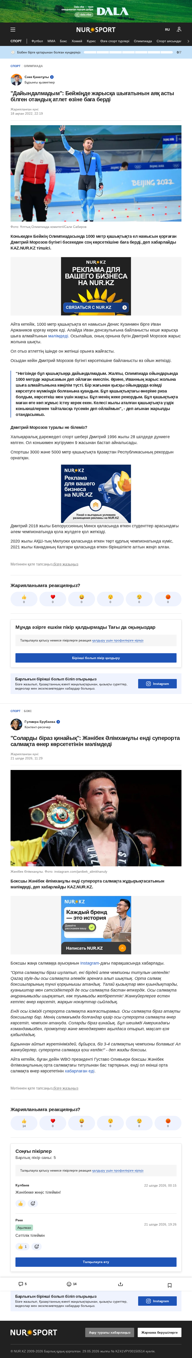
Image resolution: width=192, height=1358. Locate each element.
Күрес (91, 41)
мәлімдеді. (59, 336)
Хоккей (77, 41)
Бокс (63, 41)
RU (167, 29)
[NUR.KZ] (96, 30)
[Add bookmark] (170, 1344)
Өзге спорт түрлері (114, 41)
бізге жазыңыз (65, 623)
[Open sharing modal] (120, 1342)
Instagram (161, 742)
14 (24, 1184)
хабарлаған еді (79, 1129)
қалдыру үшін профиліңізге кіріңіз (117, 699)
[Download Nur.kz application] (96, 11)
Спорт (16, 41)
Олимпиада (143, 41)
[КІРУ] (179, 29)
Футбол (37, 41)
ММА (51, 41)
